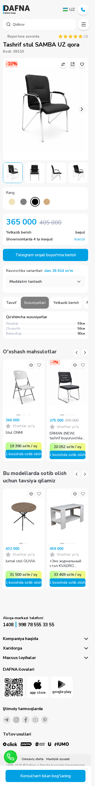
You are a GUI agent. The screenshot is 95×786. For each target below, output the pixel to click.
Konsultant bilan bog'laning (45, 776)
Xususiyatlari (35, 302)
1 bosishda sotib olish (24, 453)
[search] (39, 24)
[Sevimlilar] (39, 365)
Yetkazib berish (66, 302)
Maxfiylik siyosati (58, 759)
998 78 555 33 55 (36, 625)
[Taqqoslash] (31, 365)
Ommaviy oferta (33, 759)
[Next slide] (82, 109)
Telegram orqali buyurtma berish (45, 255)
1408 (8, 625)
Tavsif (11, 302)
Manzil (79, 239)
